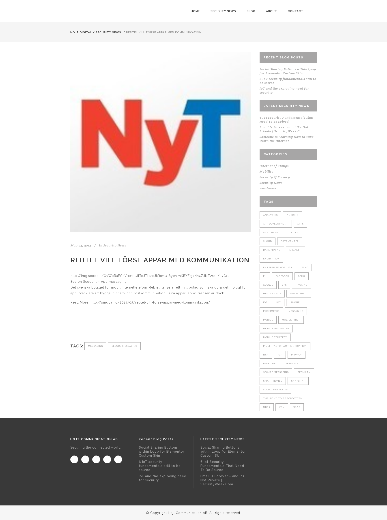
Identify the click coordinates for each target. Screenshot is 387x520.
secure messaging (124, 346)
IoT (278, 302)
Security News (108, 32)
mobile (268, 320)
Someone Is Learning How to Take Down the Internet (287, 139)
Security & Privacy (275, 177)
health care (272, 293)
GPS (284, 285)
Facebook (282, 276)
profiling (270, 363)
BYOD (294, 232)
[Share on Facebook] (73, 327)
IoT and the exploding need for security (162, 478)
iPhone (295, 302)
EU (265, 276)
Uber (266, 407)
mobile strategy (275, 337)
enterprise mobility (277, 267)
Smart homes (272, 381)
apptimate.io (272, 232)
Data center (290, 241)
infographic (298, 293)
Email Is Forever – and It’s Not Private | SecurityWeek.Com (284, 129)
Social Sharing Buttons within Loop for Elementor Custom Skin (288, 71)
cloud (267, 241)
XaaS (296, 407)
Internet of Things (274, 166)
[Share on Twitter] (80, 327)
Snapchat (298, 381)
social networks (275, 389)
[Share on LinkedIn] (95, 327)
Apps (300, 224)
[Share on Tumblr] (102, 327)
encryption (271, 258)
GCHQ (301, 276)
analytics (270, 215)
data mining (271, 250)
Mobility (266, 171)
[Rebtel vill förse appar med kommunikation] (160, 142)
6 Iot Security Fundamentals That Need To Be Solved (287, 120)
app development (275, 224)
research (292, 363)
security (304, 372)
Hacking (301, 285)
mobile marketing (276, 328)
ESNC (304, 267)
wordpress (268, 188)
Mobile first (291, 320)
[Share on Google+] (87, 327)
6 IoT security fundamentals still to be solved (160, 466)
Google (268, 285)
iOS (265, 302)
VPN (281, 407)
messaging (95, 346)
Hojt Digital (81, 32)
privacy (296, 354)
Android (292, 215)
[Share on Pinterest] (110, 327)
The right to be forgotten (282, 398)
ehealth (295, 250)
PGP (279, 354)
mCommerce (271, 311)
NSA (266, 354)
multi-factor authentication (285, 346)
